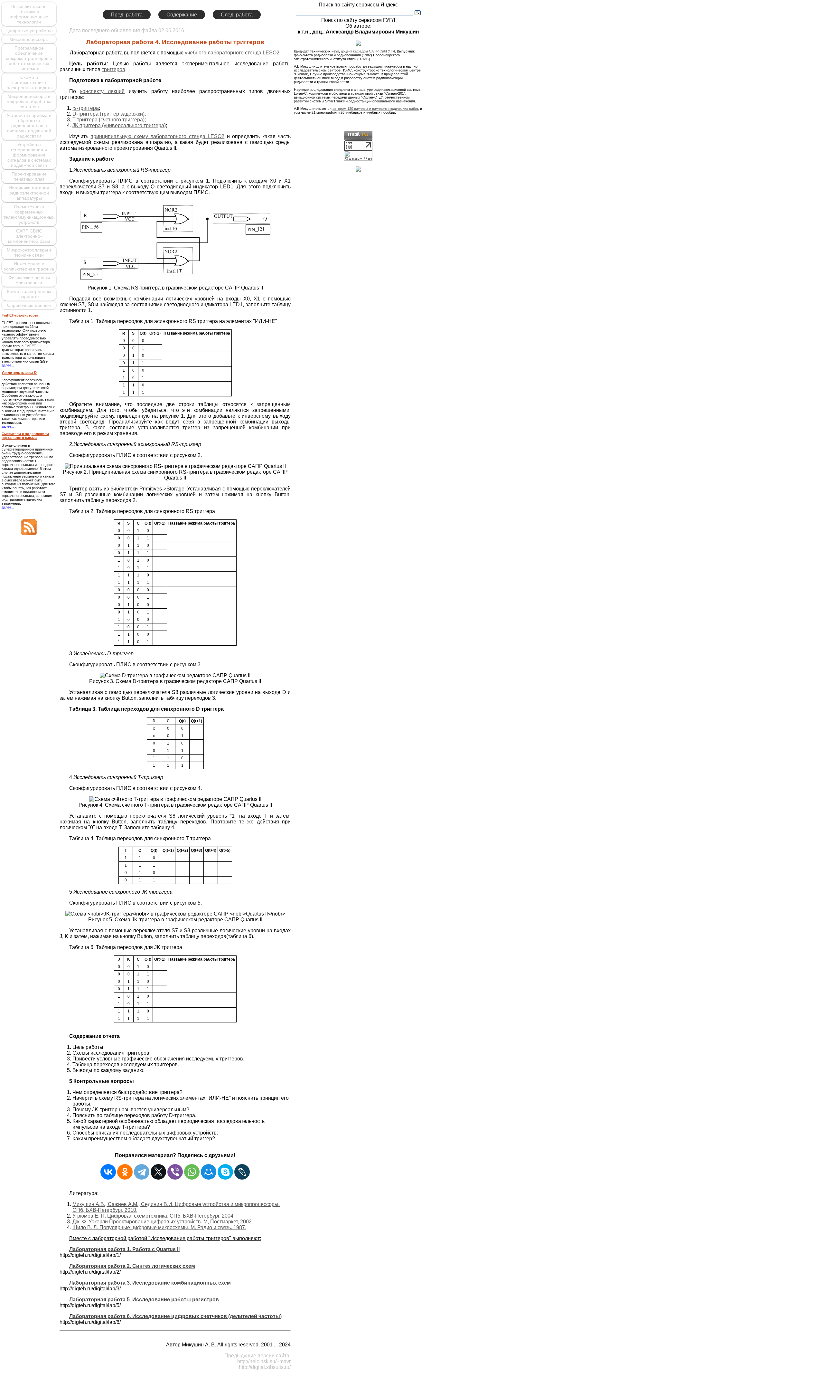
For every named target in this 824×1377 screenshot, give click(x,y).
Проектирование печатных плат (29, 176)
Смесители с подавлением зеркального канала (25, 436)
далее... (8, 365)
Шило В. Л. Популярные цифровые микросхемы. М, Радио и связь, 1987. (159, 1227)
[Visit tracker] (358, 170)
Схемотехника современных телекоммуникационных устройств (29, 214)
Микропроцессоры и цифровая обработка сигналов (29, 101)
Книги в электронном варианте (29, 294)
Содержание (181, 14)
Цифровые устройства (29, 30)
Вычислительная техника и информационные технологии (29, 14)
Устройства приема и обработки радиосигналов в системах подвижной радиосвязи (29, 125)
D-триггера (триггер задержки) (108, 114)
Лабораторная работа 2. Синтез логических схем (132, 1266)
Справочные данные (29, 305)
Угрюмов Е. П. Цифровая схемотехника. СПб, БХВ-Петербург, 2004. (153, 1216)
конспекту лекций (102, 91)
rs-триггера (85, 108)
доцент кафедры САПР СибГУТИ (368, 51)
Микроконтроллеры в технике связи (29, 252)
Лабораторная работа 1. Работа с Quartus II (124, 1249)
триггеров (113, 69)
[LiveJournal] (242, 1172)
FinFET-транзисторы (20, 315)
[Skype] (225, 1172)
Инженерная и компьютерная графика (29, 266)
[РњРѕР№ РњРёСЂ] (208, 1172)
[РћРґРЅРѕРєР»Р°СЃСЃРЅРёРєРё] (125, 1172)
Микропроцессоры (29, 39)
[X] (158, 1172)
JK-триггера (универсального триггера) (119, 125)
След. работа (237, 14)
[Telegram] (141, 1172)
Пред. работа (127, 14)
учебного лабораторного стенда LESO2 (232, 52)
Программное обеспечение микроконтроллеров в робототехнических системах (29, 58)
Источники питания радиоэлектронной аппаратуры (29, 193)
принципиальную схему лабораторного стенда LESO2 (157, 136)
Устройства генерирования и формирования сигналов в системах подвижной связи (29, 155)
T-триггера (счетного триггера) (108, 119)
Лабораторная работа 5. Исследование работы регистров (144, 1299)
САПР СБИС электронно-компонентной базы (29, 236)
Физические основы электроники (29, 280)
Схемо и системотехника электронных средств (29, 82)
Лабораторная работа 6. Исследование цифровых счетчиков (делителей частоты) (175, 1316)
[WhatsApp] (192, 1172)
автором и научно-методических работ (375, 108)
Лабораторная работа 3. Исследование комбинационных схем (150, 1283)
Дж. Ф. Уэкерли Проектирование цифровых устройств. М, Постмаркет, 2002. (162, 1221)
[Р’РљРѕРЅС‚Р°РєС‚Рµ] (108, 1172)
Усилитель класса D (19, 373)
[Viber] (175, 1172)
